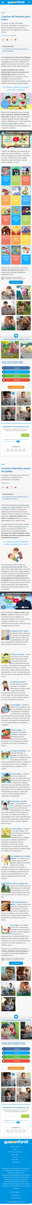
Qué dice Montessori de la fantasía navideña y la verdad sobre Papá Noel (23, 324)
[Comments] (15, 40)
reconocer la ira (20, 526)
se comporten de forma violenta (13, 566)
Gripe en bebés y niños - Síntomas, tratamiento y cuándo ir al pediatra (23, 416)
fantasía (11, 156)
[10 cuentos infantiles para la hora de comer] (24, 299)
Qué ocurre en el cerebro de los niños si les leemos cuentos (8, 310)
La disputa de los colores (19, 631)
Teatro (9, 362)
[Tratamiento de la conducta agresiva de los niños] (8, 980)
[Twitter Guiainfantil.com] (20, 450)
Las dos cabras (15, 774)
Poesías (21, 362)
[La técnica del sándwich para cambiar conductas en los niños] (8, 995)
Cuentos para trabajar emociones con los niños (16, 1020)
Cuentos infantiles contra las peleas (8, 296)
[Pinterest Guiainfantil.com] (12, 450)
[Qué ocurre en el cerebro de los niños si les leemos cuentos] (8, 314)
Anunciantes (14, 1159)
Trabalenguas (16, 1043)
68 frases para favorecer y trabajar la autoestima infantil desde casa (23, 401)
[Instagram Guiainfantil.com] (16, 450)
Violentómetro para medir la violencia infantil (8, 1007)
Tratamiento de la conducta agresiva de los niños (8, 976)
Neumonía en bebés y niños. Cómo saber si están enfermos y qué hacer (7, 401)
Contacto (14, 1157)
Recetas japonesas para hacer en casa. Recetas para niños (7, 325)
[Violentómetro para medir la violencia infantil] (8, 1011)
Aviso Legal (15, 1154)
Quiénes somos (15, 1146)
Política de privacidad (15, 1152)
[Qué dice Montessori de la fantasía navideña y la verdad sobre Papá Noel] (24, 330)
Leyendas (14, 362)
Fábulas (4, 1043)
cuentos (24, 126)
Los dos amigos (16, 730)
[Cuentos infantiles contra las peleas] (8, 299)
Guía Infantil (15, 1195)
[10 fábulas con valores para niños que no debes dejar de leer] (24, 314)
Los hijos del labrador (18, 751)
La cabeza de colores (17, 682)
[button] (4, 3)
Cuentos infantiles (17, 272)
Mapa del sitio (16, 1162)
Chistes (4, 362)
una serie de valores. (20, 83)
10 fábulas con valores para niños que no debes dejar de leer (22, 310)
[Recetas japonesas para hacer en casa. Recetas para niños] (8, 330)
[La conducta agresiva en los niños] (24, 980)
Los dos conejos (16, 829)
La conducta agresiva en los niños (22, 977)
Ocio (3, 13)
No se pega (14, 925)
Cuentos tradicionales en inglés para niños (16, 339)
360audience (21, 1202)
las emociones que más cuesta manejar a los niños (15, 506)
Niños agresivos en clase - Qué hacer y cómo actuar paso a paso (8, 417)
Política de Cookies (11, 441)
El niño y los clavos (17, 654)
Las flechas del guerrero (19, 883)
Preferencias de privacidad (16, 439)
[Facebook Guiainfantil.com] (8, 450)
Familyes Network (15, 1192)
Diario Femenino (16, 1198)
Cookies (15, 1149)
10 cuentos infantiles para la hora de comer (23, 296)
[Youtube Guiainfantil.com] (24, 450)
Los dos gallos (15, 705)
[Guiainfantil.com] (16, 3)
